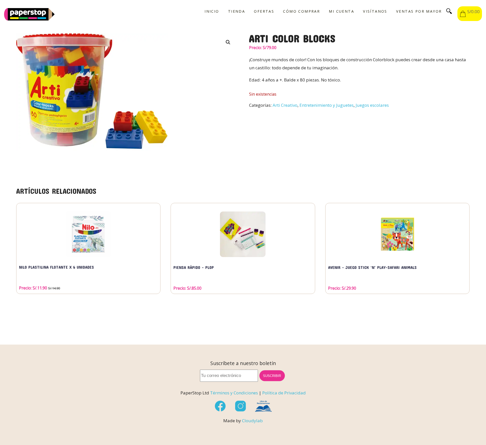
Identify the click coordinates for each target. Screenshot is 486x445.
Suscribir (272, 375)
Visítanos (375, 11)
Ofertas (264, 11)
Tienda (236, 11)
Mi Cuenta (341, 11)
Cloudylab (252, 420)
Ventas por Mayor (419, 11)
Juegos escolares (372, 105)
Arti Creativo (285, 105)
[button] (228, 42)
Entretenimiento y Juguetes (326, 105)
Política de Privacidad (284, 393)
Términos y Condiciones (234, 393)
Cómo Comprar (301, 11)
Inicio (212, 11)
